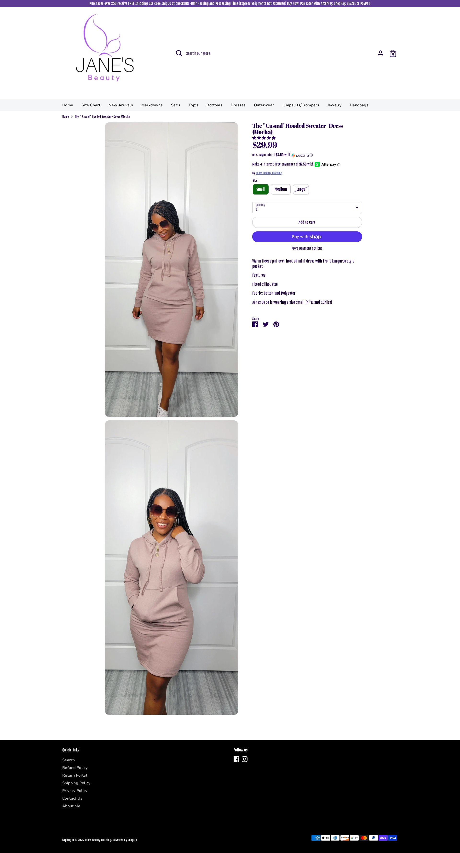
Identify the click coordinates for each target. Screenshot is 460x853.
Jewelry (335, 105)
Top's (193, 105)
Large (301, 189)
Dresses (238, 105)
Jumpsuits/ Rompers (300, 105)
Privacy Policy (74, 790)
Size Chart (90, 105)
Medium (281, 189)
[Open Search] (179, 53)
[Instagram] (244, 759)
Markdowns (152, 105)
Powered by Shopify (125, 840)
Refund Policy (74, 767)
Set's (175, 105)
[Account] (380, 53)
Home (67, 105)
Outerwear (264, 105)
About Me (71, 806)
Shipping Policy (76, 783)
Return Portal (74, 775)
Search (68, 760)
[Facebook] (236, 759)
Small (260, 189)
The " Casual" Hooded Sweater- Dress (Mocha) (103, 116)
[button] (264, 137)
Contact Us (72, 798)
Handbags (359, 105)
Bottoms (214, 105)
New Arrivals (121, 105)
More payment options (307, 248)
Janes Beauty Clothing (269, 173)
